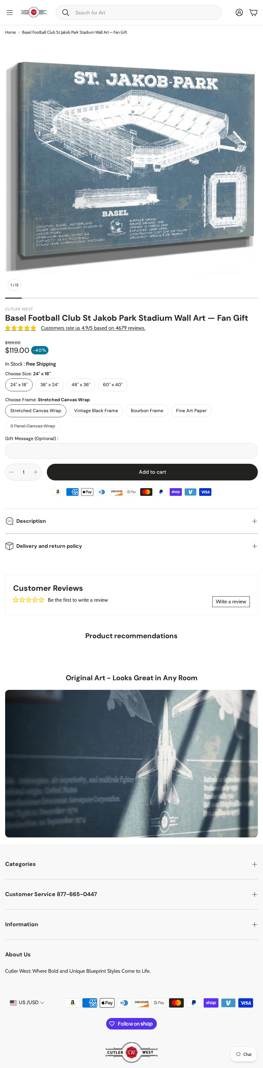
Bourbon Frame (147, 410)
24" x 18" (19, 384)
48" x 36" (81, 384)
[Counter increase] (35, 472)
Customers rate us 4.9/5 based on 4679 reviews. (93, 328)
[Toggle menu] (9, 12)
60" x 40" (113, 384)
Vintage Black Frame (96, 410)
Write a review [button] (231, 601)
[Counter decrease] (11, 472)
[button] (139, 12)
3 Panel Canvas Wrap (32, 426)
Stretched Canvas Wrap (35, 410)
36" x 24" (49, 384)
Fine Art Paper (191, 410)
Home (10, 32)
